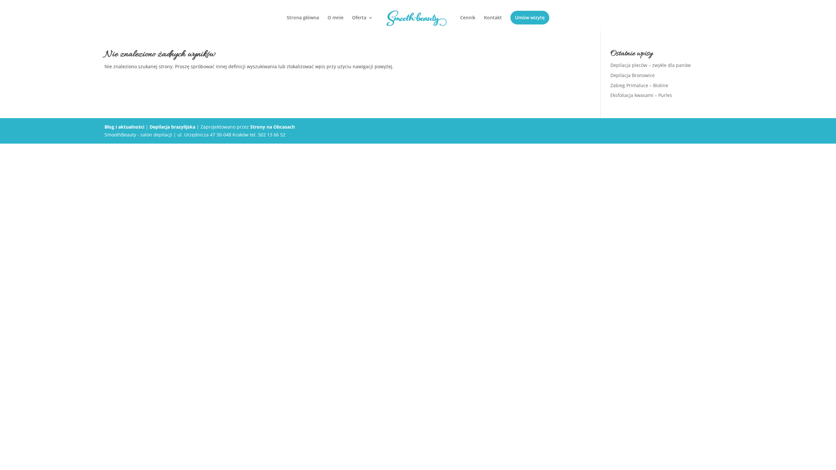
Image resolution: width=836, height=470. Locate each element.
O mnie (336, 18)
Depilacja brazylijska (172, 127)
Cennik (467, 18)
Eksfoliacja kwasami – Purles (641, 95)
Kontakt (493, 18)
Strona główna (303, 18)
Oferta (359, 18)
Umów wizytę (530, 17)
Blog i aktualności (124, 127)
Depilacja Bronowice (632, 75)
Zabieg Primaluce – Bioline (639, 85)
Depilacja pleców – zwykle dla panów (650, 65)
